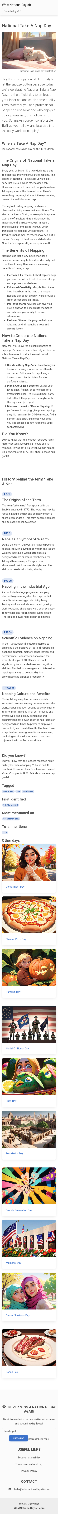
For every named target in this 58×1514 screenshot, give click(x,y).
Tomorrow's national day (29, 1464)
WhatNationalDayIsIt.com (29, 1508)
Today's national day (29, 1457)
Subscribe (18, 1438)
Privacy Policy (29, 1470)
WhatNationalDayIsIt (16, 5)
